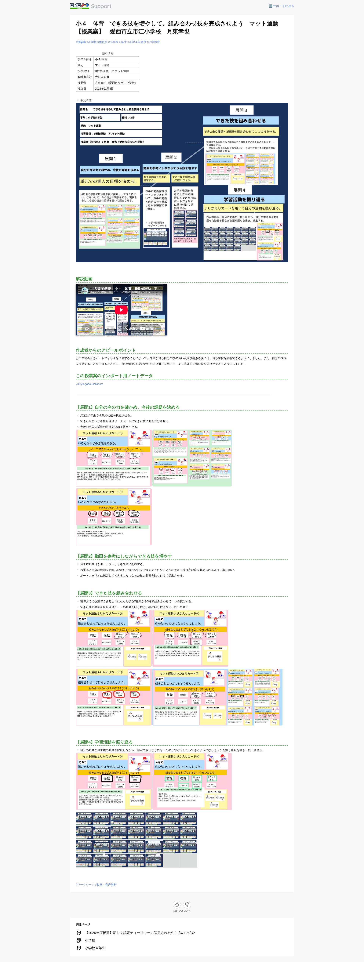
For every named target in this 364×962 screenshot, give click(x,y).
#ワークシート (85, 884)
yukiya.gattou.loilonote (89, 383)
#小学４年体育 (137, 42)
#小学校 (92, 42)
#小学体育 (153, 42)
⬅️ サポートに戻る (281, 6)
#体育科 (102, 42)
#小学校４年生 (117, 42)
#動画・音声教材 (106, 884)
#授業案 (81, 42)
